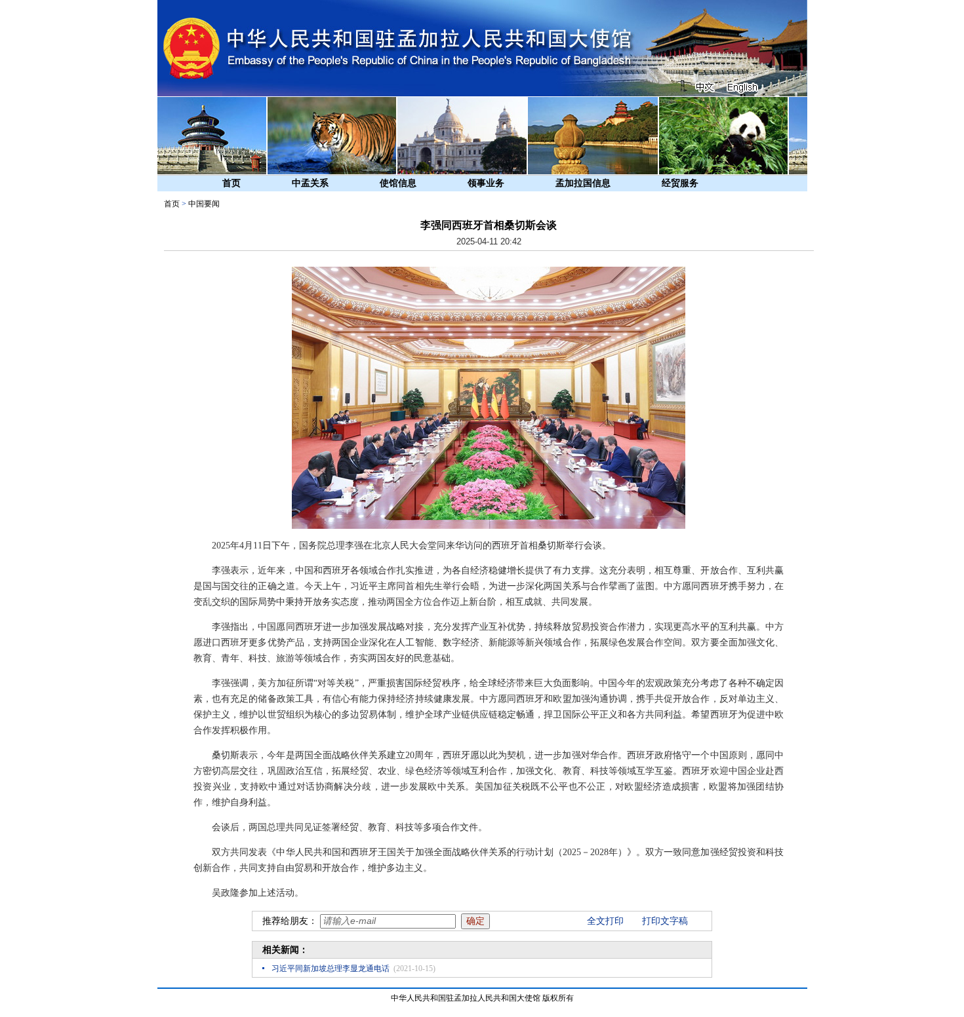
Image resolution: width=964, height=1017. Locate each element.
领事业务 (486, 183)
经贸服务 (680, 183)
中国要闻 (204, 203)
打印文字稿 (665, 921)
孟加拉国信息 (583, 183)
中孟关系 (310, 183)
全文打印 (605, 921)
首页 (231, 183)
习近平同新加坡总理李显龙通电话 (330, 968)
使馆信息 (398, 183)
